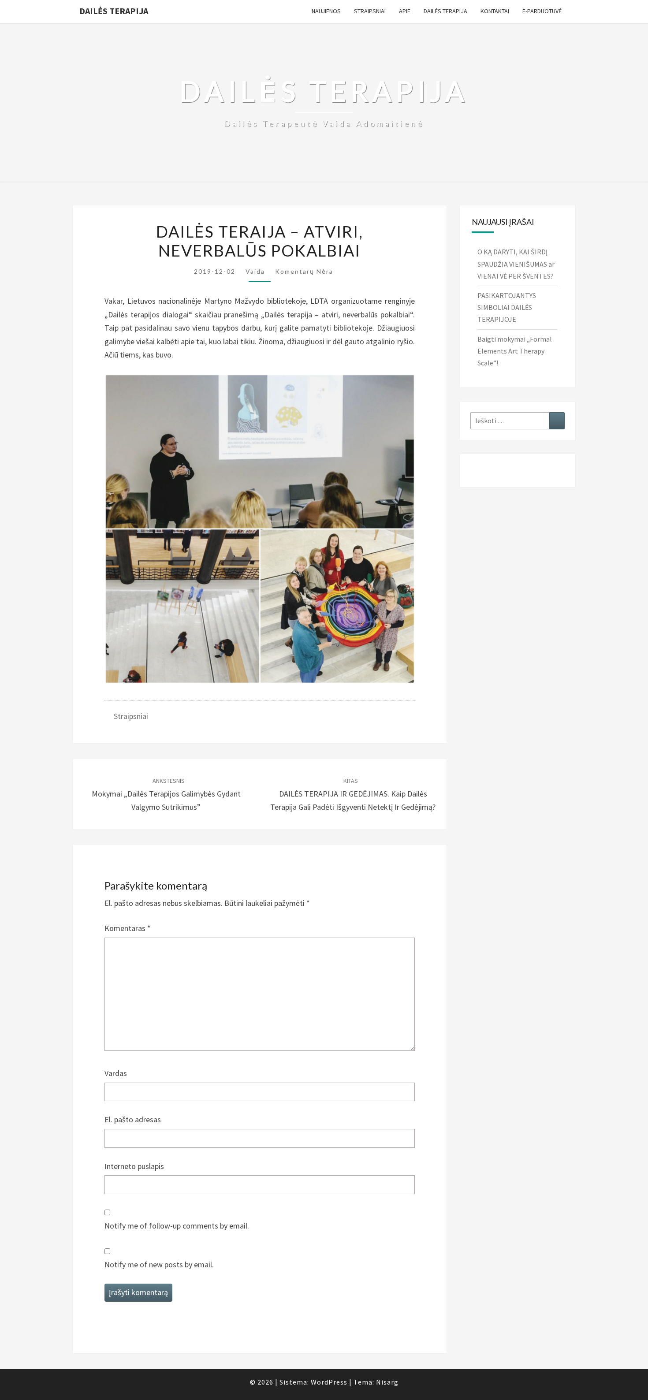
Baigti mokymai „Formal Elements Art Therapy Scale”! (514, 351)
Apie (404, 11)
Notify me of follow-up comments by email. (176, 1226)
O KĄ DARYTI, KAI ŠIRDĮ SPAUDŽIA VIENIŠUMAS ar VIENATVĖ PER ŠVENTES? (516, 263)
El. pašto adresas (132, 1119)
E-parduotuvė (542, 11)
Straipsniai (370, 11)
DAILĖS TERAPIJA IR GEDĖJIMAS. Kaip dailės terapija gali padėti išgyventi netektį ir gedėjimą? (353, 794)
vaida (255, 271)
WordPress (329, 1382)
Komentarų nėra (304, 271)
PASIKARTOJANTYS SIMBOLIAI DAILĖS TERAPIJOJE (506, 307)
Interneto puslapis (134, 1166)
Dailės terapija (113, 10)
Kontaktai (494, 11)
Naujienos (326, 11)
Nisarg (387, 1382)
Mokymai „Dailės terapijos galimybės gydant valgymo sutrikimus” (166, 794)
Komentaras (127, 928)
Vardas (115, 1073)
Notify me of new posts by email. (159, 1264)
